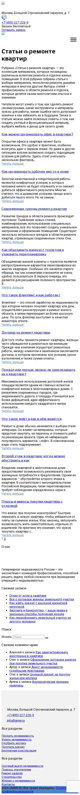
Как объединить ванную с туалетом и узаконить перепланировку (33, 252)
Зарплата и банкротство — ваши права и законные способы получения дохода (38, 612)
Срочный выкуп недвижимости (22, 766)
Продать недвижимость (18, 736)
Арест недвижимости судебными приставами (36, 669)
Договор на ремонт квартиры (26, 332)
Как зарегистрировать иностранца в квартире (38, 654)
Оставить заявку (14, 30)
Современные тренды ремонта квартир (34, 208)
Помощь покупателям (16, 769)
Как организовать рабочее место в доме (35, 171)
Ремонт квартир (12, 773)
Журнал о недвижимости (18, 780)
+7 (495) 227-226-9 (20, 715)
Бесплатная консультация (19, 750)
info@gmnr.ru (16, 720)
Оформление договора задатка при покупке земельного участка (42, 661)
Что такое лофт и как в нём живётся (32, 419)
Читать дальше (13, 163)
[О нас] (18, 566)
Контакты (8, 784)
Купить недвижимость (17, 739)
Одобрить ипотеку (14, 743)
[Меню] (73, 39)
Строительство (12, 777)
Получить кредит (13, 747)
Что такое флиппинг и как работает (31, 295)
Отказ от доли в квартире (27, 596)
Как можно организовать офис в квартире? (37, 134)
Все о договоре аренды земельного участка (41, 599)
